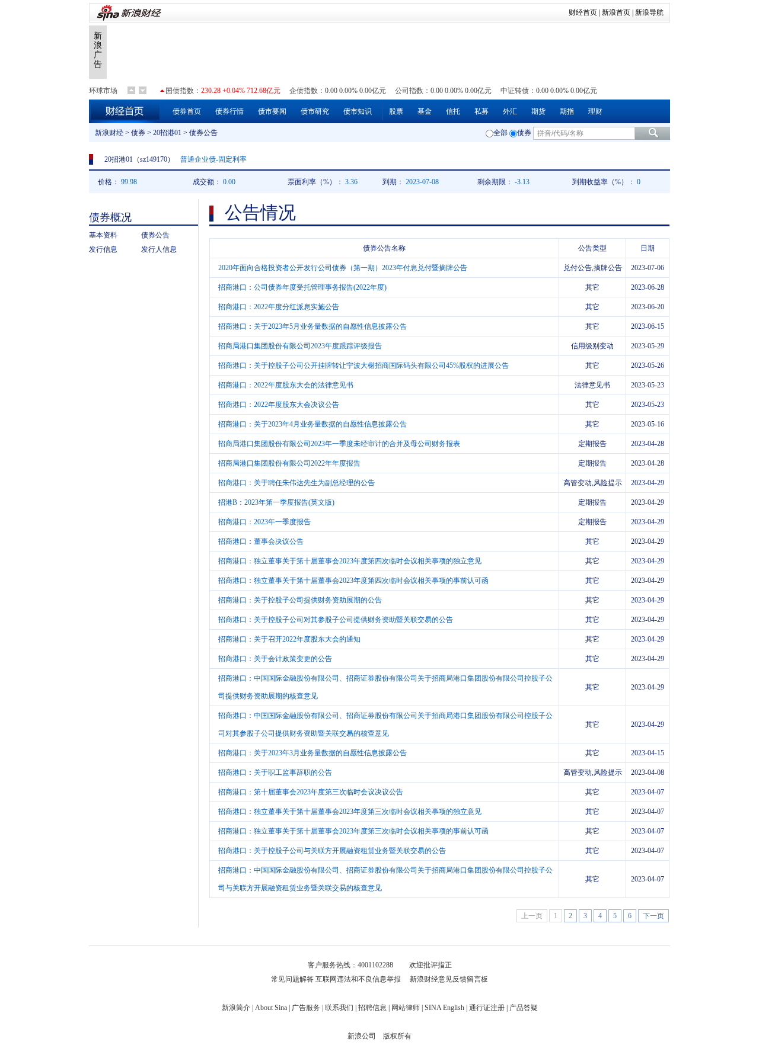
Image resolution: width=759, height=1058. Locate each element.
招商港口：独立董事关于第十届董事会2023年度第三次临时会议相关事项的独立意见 (349, 811)
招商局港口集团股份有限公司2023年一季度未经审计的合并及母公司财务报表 (339, 444)
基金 (424, 111)
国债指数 (179, 90)
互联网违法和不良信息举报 (358, 979)
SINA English (444, 1008)
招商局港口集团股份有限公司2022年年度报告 (289, 463)
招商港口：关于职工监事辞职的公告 (275, 772)
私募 (481, 111)
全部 (500, 133)
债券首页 (187, 111)
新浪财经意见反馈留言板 (449, 979)
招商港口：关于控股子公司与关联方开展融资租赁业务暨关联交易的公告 (332, 851)
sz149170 (153, 159)
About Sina (271, 1008)
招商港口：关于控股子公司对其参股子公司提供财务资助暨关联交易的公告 (335, 619)
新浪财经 (109, 133)
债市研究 (315, 111)
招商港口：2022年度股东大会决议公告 (278, 404)
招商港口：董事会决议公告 (261, 541)
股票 (396, 111)
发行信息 (103, 249)
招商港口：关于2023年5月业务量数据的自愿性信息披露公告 (312, 326)
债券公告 (155, 235)
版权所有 (397, 1036)
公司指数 (409, 90)
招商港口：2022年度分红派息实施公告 (278, 307)
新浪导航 (649, 12)
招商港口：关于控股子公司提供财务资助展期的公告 (300, 600)
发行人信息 (159, 249)
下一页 (653, 916)
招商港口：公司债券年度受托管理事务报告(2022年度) (302, 287)
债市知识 (357, 111)
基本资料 (103, 235)
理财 (595, 111)
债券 (138, 133)
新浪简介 (236, 1008)
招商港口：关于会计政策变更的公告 (275, 659)
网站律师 (405, 1008)
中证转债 (514, 90)
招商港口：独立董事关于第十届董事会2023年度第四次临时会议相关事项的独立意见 (349, 561)
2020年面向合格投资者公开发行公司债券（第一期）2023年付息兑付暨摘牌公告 (342, 268)
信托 (453, 111)
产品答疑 (523, 1008)
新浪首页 (616, 12)
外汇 (510, 111)
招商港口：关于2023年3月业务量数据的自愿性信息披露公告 (312, 753)
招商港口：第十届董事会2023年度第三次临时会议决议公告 (310, 792)
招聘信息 (372, 1008)
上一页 (532, 916)
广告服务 (306, 1008)
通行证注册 (487, 1008)
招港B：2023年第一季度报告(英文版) (276, 502)
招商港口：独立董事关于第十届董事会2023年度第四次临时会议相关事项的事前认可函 (353, 580)
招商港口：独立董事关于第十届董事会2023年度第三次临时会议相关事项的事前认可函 (353, 831)
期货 (538, 111)
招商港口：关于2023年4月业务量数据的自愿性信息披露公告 (312, 424)
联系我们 (339, 1008)
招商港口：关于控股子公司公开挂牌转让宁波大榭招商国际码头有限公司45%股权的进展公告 (363, 365)
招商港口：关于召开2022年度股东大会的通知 (289, 639)
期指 (567, 111)
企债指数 (303, 90)
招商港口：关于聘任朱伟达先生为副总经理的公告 (296, 483)
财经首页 (583, 12)
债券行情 (229, 111)
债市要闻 (272, 111)
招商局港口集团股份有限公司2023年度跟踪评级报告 (300, 346)
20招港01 (167, 133)
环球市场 (103, 90)
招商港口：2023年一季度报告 (264, 522)
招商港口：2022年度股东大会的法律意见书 (285, 385)
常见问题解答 (292, 979)
